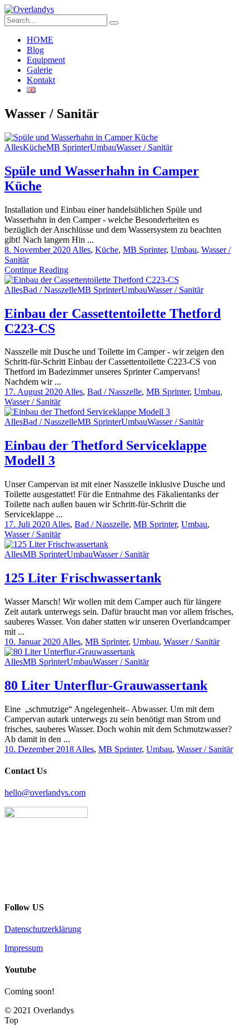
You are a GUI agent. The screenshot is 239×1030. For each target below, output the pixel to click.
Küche (34, 147)
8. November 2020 (38, 249)
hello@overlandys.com (45, 792)
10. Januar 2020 (33, 641)
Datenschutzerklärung (42, 929)
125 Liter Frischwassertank (82, 578)
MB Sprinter (68, 147)
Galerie (39, 70)
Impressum (23, 948)
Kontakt (41, 80)
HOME (40, 40)
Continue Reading (36, 269)
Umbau (103, 147)
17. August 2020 (34, 391)
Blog (35, 50)
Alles (13, 147)
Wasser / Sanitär (144, 147)
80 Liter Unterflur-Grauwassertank (105, 685)
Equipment (46, 60)
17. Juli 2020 (28, 524)
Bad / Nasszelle (50, 290)
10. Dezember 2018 (40, 749)
